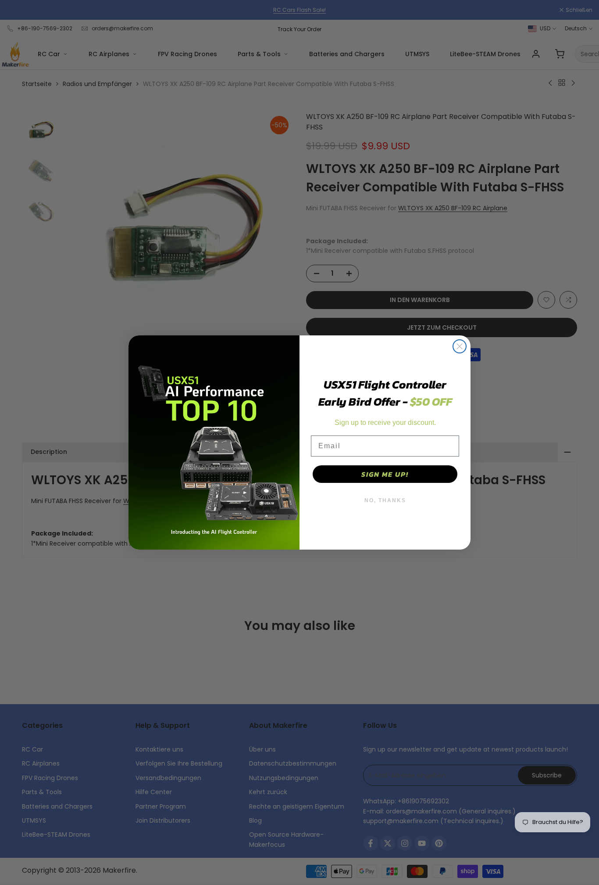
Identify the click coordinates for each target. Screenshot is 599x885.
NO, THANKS (385, 500)
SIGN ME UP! (385, 474)
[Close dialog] (459, 346)
